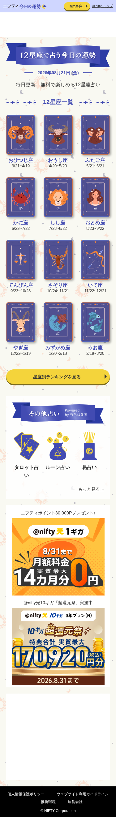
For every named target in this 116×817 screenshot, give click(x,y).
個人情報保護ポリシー (26, 794)
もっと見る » (91, 489)
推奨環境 (48, 802)
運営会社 (75, 802)
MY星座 (76, 6)
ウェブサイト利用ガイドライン (83, 794)
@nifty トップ (102, 6)
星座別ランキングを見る (57, 376)
